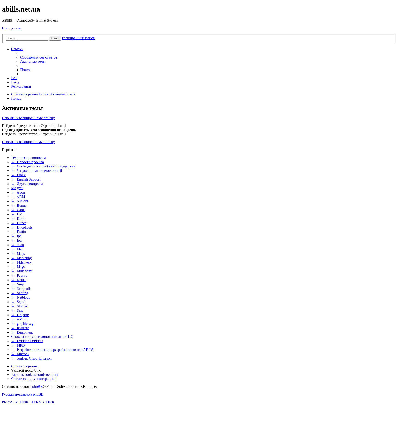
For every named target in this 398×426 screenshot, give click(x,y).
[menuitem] (38, 57)
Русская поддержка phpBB (23, 394)
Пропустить (11, 28)
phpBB (37, 386)
